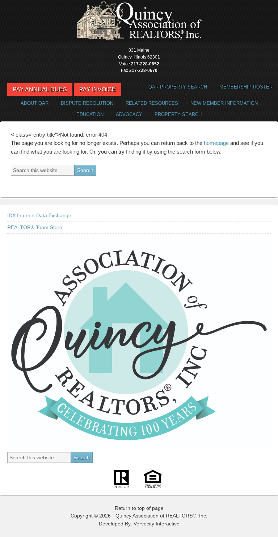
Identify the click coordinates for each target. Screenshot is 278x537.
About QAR (32, 103)
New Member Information (224, 103)
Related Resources (149, 103)
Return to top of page (139, 508)
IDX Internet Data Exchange (39, 215)
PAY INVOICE (97, 89)
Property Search (175, 114)
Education (90, 114)
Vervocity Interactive (157, 524)
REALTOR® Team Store (34, 227)
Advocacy (126, 114)
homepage (216, 143)
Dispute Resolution (84, 103)
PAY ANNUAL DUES (40, 89)
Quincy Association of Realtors (139, 21)
